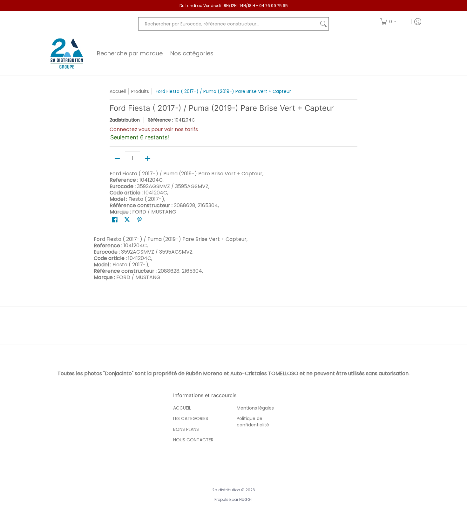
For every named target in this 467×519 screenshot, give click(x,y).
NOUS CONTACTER (193, 440)
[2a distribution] (66, 53)
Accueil (118, 91)
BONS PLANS (186, 429)
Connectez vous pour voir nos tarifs (154, 129)
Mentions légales (255, 408)
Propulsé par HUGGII (233, 499)
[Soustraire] (117, 158)
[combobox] (228, 24)
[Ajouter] (147, 158)
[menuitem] (393, 21)
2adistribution (125, 120)
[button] (114, 219)
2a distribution (226, 490)
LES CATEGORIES (190, 418)
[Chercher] (323, 24)
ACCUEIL (182, 408)
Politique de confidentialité (253, 421)
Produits (140, 91)
